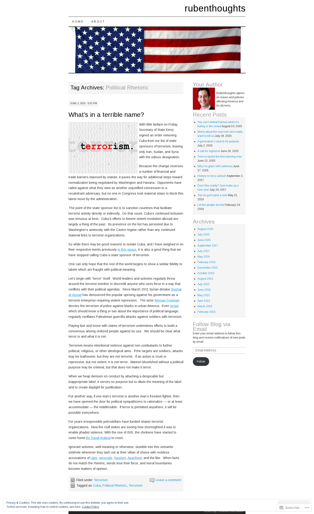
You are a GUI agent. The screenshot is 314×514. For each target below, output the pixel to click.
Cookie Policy (90, 506)
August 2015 (205, 278)
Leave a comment (168, 480)
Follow (201, 361)
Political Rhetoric (115, 485)
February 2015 (206, 311)
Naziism (120, 458)
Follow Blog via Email (211, 326)
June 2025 (204, 240)
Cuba (97, 485)
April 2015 (203, 300)
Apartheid (135, 458)
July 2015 (203, 284)
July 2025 (203, 234)
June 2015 (204, 289)
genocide (105, 458)
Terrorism (101, 480)
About (98, 21)
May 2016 (203, 256)
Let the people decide (210, 205)
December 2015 (207, 267)
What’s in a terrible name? (106, 114)
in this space (127, 249)
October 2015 (205, 273)
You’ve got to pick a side (212, 195)
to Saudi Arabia (98, 438)
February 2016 (206, 262)
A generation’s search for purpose (218, 141)
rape (94, 458)
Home (78, 21)
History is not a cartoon (211, 176)
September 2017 (207, 245)
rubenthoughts (215, 8)
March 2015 (204, 306)
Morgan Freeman (167, 300)
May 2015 (203, 295)
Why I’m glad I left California (214, 166)
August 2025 (205, 229)
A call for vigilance (208, 151)
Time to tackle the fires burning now (219, 156)
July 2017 (203, 251)
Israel (174, 306)
